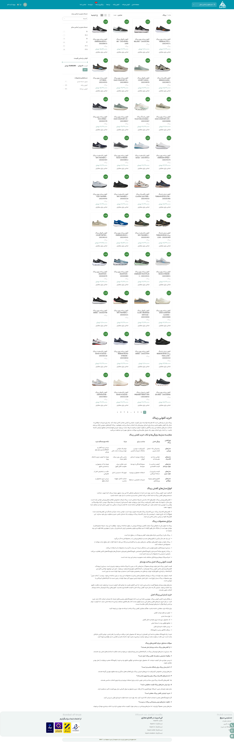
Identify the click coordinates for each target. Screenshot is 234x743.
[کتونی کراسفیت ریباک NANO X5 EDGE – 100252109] (120, 381)
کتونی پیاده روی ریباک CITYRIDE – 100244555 (100, 80)
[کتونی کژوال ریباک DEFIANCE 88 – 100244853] (99, 381)
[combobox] (75, 19)
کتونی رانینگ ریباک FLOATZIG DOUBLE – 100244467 (142, 119)
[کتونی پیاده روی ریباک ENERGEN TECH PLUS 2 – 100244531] (141, 260)
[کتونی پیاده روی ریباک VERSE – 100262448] (99, 299)
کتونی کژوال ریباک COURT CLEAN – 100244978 (143, 80)
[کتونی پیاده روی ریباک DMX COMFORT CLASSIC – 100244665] (162, 299)
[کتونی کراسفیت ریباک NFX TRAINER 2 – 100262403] (141, 222)
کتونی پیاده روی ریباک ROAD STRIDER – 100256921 (163, 274)
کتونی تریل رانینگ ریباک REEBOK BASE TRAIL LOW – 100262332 (163, 354)
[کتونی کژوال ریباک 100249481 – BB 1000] (120, 28)
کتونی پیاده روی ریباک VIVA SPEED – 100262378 (100, 119)
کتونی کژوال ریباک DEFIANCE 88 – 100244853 (101, 394)
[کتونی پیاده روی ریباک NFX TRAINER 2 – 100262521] (120, 299)
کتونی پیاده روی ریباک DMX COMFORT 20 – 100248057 (121, 119)
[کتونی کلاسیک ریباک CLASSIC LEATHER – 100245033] (141, 183)
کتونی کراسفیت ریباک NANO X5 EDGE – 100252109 (121, 394)
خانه (169, 15)
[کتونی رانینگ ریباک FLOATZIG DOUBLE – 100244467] (141, 105)
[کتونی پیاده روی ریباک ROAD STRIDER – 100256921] (162, 260)
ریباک (168, 46)
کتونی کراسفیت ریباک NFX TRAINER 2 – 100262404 (100, 157)
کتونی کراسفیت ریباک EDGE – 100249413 (142, 156)
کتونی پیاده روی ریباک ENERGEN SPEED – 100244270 (163, 157)
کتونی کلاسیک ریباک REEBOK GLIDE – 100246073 (163, 80)
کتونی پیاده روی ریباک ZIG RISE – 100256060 (162, 393)
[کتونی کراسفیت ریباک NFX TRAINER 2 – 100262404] (99, 144)
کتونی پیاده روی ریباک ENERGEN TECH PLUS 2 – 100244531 (141, 274)
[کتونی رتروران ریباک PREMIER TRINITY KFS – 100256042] (141, 381)
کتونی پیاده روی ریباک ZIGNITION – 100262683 (121, 274)
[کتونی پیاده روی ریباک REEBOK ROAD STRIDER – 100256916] (120, 340)
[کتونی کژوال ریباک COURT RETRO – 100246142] (99, 222)
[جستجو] (25, 4)
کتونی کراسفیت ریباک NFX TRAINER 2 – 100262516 (121, 196)
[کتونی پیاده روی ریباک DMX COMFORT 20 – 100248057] (120, 105)
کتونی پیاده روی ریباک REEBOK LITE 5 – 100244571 (163, 41)
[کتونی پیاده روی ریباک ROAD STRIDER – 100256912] (120, 144)
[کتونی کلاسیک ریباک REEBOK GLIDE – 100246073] (162, 67)
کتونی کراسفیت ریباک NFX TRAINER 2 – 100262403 (142, 235)
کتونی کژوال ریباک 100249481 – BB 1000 (122, 41)
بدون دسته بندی (82, 82)
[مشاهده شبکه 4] (102, 15)
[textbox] (74, 18)
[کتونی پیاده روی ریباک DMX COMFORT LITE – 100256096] (162, 105)
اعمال (85, 70)
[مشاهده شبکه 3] (105, 15)
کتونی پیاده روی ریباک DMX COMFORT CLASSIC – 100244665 (163, 313)
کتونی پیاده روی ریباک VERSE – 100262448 (100, 311)
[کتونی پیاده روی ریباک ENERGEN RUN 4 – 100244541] (120, 222)
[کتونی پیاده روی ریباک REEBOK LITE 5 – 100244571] (162, 28)
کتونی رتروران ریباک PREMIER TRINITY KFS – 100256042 (141, 394)
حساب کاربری (227, 724)
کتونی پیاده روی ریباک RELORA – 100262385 (141, 40)
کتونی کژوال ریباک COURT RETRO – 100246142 (101, 235)
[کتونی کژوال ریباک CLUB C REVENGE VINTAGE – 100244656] (141, 299)
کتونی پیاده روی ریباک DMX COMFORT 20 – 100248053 (121, 80)
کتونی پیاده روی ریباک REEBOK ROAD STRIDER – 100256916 (121, 354)
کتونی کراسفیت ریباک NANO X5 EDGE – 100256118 (100, 353)
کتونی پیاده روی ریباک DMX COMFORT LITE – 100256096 (162, 119)
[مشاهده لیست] (109, 15)
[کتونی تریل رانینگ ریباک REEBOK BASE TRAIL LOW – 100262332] (162, 340)
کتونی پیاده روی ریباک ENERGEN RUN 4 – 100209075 (100, 41)
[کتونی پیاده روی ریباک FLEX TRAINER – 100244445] (99, 183)
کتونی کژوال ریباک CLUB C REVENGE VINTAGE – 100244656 (143, 313)
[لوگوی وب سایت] (222, 5)
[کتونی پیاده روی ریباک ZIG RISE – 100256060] (162, 381)
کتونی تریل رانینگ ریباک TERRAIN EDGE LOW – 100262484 (163, 235)
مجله (229, 730)
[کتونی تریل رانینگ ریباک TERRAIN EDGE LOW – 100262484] (162, 222)
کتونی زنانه (84, 85)
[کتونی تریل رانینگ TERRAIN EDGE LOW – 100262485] (162, 183)
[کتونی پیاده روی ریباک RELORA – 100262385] (141, 28)
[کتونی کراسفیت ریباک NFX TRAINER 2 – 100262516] (120, 183)
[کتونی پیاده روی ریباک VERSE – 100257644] (141, 340)
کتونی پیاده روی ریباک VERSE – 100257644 (142, 352)
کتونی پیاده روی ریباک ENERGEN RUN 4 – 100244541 (121, 235)
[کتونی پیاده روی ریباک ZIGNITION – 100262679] (99, 260)
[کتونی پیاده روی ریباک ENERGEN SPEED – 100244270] (162, 144)
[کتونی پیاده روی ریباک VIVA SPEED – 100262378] (99, 105)
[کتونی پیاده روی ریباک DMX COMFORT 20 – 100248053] (120, 67)
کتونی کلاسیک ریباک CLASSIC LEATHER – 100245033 (142, 196)
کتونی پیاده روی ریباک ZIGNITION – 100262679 (100, 274)
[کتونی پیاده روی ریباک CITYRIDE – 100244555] (99, 67)
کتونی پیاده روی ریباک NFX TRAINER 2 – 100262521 (121, 312)
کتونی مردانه (84, 89)
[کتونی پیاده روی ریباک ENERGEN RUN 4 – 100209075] (99, 28)
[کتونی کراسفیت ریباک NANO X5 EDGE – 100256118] (99, 340)
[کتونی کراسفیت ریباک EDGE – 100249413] (141, 144)
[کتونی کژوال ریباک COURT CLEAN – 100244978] (141, 67)
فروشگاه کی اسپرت (226, 727)
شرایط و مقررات (226, 721)
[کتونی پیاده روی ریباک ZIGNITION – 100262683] (120, 260)
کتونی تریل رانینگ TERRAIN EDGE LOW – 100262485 (162, 196)
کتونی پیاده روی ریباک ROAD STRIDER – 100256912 (121, 157)
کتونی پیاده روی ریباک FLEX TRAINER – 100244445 (100, 196)
